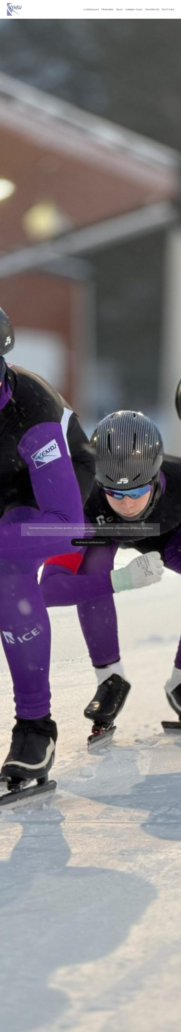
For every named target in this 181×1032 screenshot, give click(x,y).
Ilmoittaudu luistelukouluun (90, 542)
